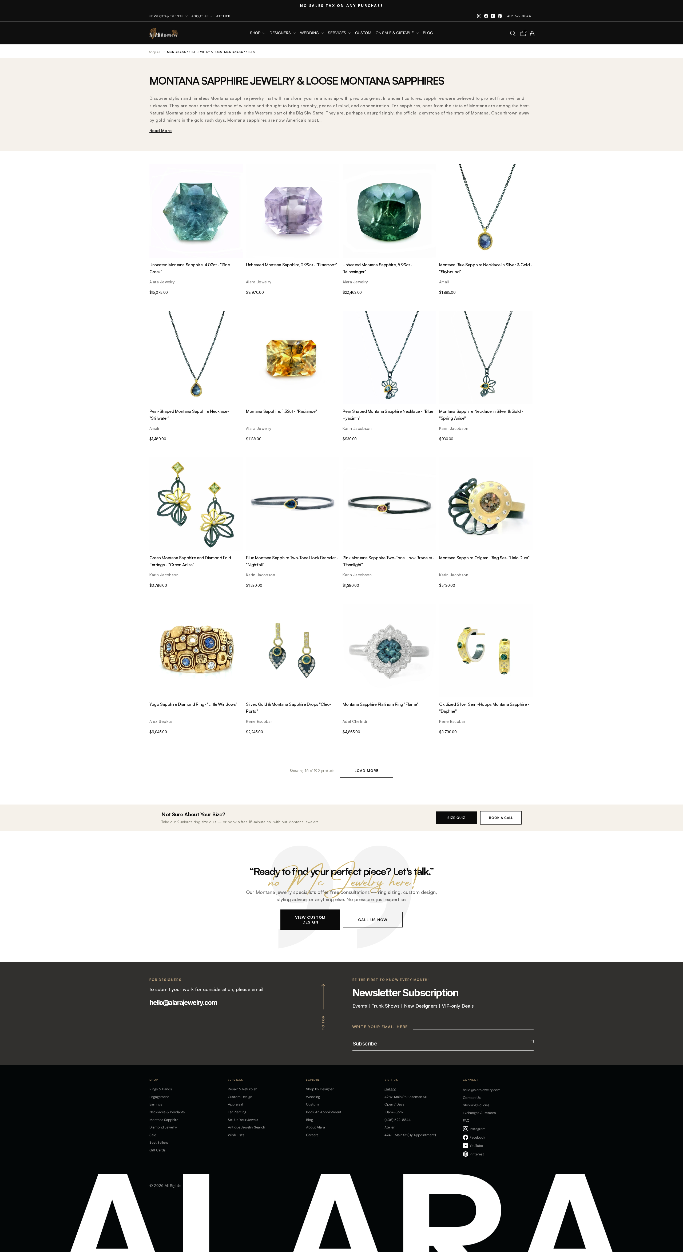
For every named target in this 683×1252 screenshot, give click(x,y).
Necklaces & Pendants (167, 1112)
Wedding (313, 1097)
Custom (312, 1104)
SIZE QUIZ (456, 818)
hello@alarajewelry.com (183, 1003)
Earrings (155, 1104)
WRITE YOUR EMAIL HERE (380, 1026)
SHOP (255, 33)
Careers (312, 1135)
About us (200, 16)
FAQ (466, 1120)
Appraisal (235, 1104)
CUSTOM (363, 33)
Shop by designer (320, 1089)
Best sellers (158, 1142)
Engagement (159, 1097)
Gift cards (157, 1150)
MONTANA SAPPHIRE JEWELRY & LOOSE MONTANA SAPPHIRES (211, 52)
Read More (160, 130)
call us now (372, 919)
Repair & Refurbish (242, 1089)
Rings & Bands (160, 1089)
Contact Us (472, 1097)
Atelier (223, 16)
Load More (367, 770)
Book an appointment (323, 1112)
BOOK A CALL (501, 818)
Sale (152, 1135)
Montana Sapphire (163, 1120)
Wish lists (236, 1135)
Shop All (154, 52)
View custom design (310, 919)
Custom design (240, 1097)
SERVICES (337, 33)
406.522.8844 (519, 16)
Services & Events (166, 16)
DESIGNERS (280, 33)
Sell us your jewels (243, 1120)
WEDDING (310, 33)
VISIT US (391, 1079)
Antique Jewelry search (246, 1127)
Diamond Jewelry (163, 1127)
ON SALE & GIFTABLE (395, 33)
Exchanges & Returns (479, 1113)
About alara (315, 1127)
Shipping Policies (476, 1105)
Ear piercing (237, 1112)
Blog (428, 33)
